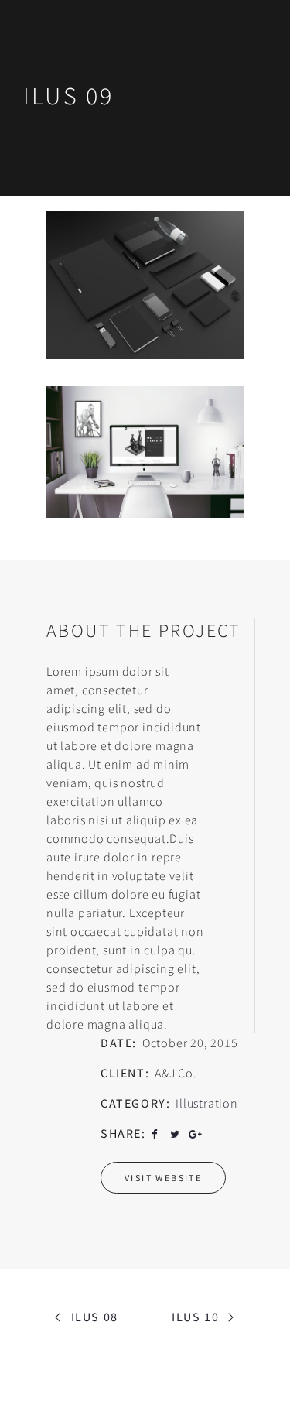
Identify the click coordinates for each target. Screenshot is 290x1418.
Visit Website (163, 1177)
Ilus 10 (195, 1316)
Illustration (207, 1103)
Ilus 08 (94, 1316)
